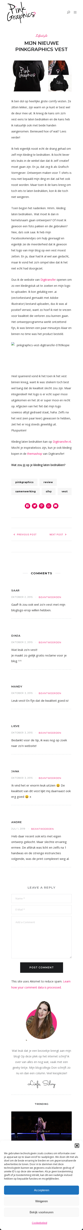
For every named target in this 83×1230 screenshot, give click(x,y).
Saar (15, 590)
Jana (15, 771)
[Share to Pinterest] (41, 506)
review (48, 482)
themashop (34, 454)
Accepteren (41, 1190)
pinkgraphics (24, 482)
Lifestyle (41, 35)
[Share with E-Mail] (55, 506)
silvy (49, 491)
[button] (77, 1146)
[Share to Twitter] (34, 506)
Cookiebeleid (39, 1223)
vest (64, 491)
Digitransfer (48, 280)
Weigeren (41, 1201)
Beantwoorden (50, 597)
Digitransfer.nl (62, 441)
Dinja (16, 635)
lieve (15, 726)
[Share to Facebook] (27, 506)
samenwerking (25, 491)
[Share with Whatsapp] (48, 506)
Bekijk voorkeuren (41, 1212)
